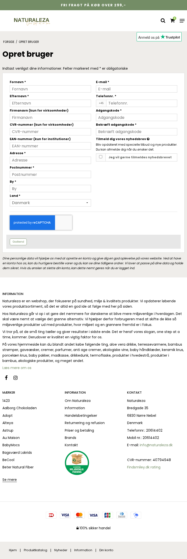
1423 (6, 400)
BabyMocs (11, 445)
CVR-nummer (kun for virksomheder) (42, 124)
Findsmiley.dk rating (143, 467)
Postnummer (22, 167)
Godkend (18, 242)
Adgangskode (109, 110)
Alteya (7, 422)
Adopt (7, 415)
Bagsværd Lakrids (17, 452)
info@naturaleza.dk (156, 445)
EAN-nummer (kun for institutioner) (40, 139)
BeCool (8, 459)
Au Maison (11, 437)
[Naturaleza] (31, 20)
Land (15, 196)
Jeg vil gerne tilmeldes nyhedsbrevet (140, 157)
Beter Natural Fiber (18, 467)
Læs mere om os (17, 367)
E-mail (102, 82)
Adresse (18, 153)
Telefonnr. (106, 96)
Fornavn (18, 82)
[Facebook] (8, 377)
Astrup (7, 430)
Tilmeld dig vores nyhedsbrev (135, 139)
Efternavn (19, 96)
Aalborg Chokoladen (19, 408)
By (13, 181)
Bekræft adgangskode (116, 124)
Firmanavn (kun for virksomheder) (39, 110)
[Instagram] (17, 377)
